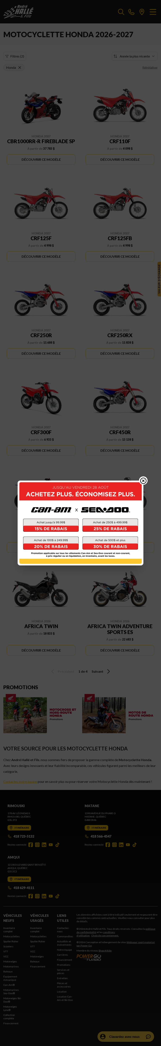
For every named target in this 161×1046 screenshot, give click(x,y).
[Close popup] (143, 480)
